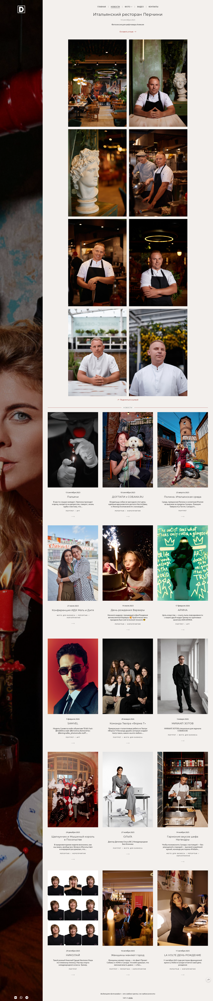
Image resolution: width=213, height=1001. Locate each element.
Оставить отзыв (126, 31)
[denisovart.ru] (21, 9)
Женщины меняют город (127, 955)
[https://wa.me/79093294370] (21, 997)
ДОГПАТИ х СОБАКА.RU (127, 496)
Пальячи (73, 496)
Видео (140, 6)
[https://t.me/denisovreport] (26, 997)
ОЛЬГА (127, 836)
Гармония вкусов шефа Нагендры (182, 838)
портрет (70, 511)
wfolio (130, 998)
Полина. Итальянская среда (182, 496)
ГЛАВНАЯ (101, 6)
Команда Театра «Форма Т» (128, 723)
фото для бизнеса (66, 615)
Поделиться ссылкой (129, 399)
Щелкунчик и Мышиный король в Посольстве (72, 838)
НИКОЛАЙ (73, 955)
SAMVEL (73, 723)
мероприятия (134, 511)
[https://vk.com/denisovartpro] (15, 997)
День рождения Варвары (128, 610)
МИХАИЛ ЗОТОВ (183, 723)
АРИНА (182, 610)
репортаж (119, 511)
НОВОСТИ (115, 6)
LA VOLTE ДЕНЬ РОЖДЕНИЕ (182, 955)
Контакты (153, 6)
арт (78, 511)
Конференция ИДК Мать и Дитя (73, 610)
